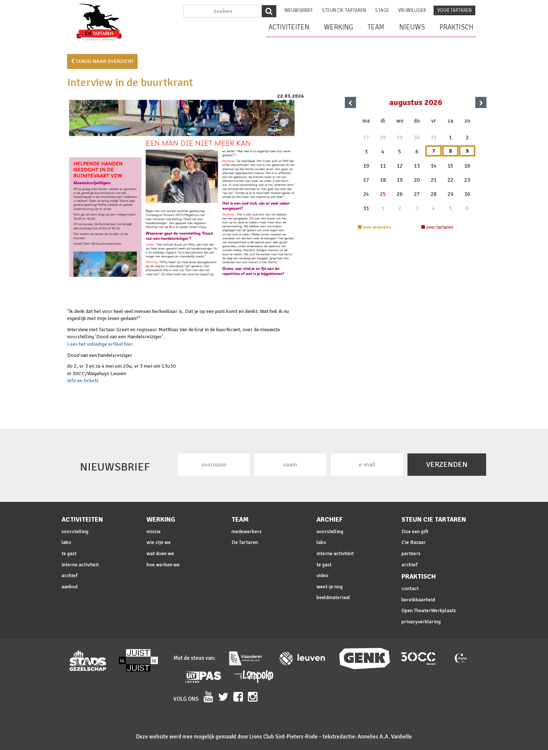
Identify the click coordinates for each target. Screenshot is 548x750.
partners (411, 553)
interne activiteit (80, 564)
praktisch (456, 27)
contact (410, 588)
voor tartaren (454, 10)
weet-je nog (329, 586)
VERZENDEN (446, 464)
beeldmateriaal (333, 597)
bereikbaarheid (418, 599)
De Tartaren (245, 542)
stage (382, 10)
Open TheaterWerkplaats (428, 610)
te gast (69, 553)
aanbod (70, 586)
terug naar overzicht (104, 61)
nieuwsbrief (298, 10)
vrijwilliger (412, 10)
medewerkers (247, 531)
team (376, 27)
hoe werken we (163, 564)
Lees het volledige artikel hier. (100, 344)
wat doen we (160, 553)
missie (154, 531)
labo (66, 542)
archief (70, 575)
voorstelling (75, 531)
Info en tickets (83, 380)
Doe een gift (414, 531)
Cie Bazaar (413, 542)
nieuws (412, 27)
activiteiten (288, 27)
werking (338, 27)
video (322, 575)
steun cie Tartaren (344, 10)
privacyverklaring (421, 621)
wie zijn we (159, 542)
